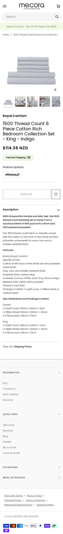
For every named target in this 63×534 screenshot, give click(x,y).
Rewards (8, 430)
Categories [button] (10, 467)
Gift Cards (9, 425)
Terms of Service (35, 500)
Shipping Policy (45, 504)
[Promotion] (31, 26)
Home (6, 34)
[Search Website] (56, 16)
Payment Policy (13, 500)
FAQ (5, 383)
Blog (5, 436)
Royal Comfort (15, 116)
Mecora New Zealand (25, 516)
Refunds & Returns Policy (18, 504)
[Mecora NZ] (31, 6)
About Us (8, 400)
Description (10, 209)
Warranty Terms (13, 495)
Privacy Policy (34, 495)
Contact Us (9, 388)
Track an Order (11, 453)
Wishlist (7, 441)
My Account (9, 447)
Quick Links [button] (10, 414)
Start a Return (10, 394)
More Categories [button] (14, 477)
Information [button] (11, 372)
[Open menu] (8, 6)
